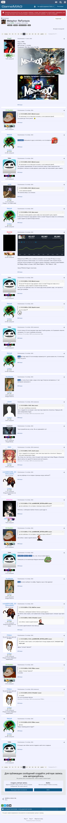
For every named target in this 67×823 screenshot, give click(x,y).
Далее (42, 34)
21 (26, 34)
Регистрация (60, 6)
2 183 (9, 393)
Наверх (20, 104)
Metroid (33, 114)
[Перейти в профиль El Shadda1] (9, 117)
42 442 (10, 256)
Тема (30, 818)
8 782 (9, 419)
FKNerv (33, 668)
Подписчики (58, 18)
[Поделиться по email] (10, 805)
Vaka (33, 212)
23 (32, 34)
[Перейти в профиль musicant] (9, 430)
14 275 (10, 151)
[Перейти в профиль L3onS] (9, 410)
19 (21, 34)
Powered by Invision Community (33, 820)
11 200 (10, 57)
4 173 (9, 521)
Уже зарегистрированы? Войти (45, 6)
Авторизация (5, 18)
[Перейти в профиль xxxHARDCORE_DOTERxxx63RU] (9, 482)
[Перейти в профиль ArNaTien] (9, 509)
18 (18, 34)
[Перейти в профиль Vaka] (9, 166)
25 (38, 34)
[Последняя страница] (46, 34)
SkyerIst (34, 307)
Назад (6, 34)
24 (35, 34)
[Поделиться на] (2, 805)
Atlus (26, 23)
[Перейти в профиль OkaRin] (3, 22)
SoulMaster (20, 556)
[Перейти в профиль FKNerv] (9, 645)
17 (15, 34)
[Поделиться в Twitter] (5, 805)
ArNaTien (34, 607)
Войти (48, 789)
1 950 (9, 200)
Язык (25, 818)
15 (9, 34)
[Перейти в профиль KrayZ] (9, 46)
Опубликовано (25, 38)
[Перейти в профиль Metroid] (9, 142)
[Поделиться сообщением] (64, 38)
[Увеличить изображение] (41, 61)
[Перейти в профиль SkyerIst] (9, 243)
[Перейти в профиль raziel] (9, 192)
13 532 (10, 128)
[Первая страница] (2, 34)
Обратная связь (38, 818)
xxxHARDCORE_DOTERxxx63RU (40, 503)
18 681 (10, 655)
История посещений (58, 29)
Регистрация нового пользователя (19, 789)
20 (24, 34)
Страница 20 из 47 (52, 33)
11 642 (10, 439)
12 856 (10, 490)
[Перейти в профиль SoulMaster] (9, 384)
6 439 (9, 465)
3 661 (9, 177)
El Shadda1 (20, 140)
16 (12, 34)
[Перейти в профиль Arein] (9, 456)
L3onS (33, 451)
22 (29, 34)
